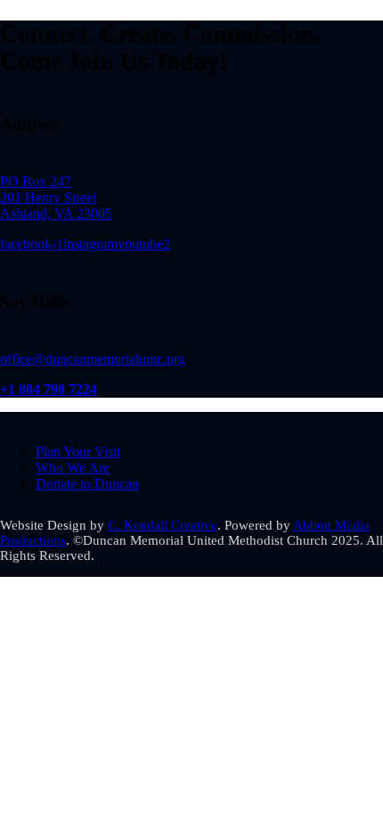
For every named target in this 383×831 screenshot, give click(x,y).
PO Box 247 (35, 181)
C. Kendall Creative (162, 525)
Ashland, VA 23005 (56, 213)
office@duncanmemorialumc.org (92, 358)
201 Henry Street (48, 197)
